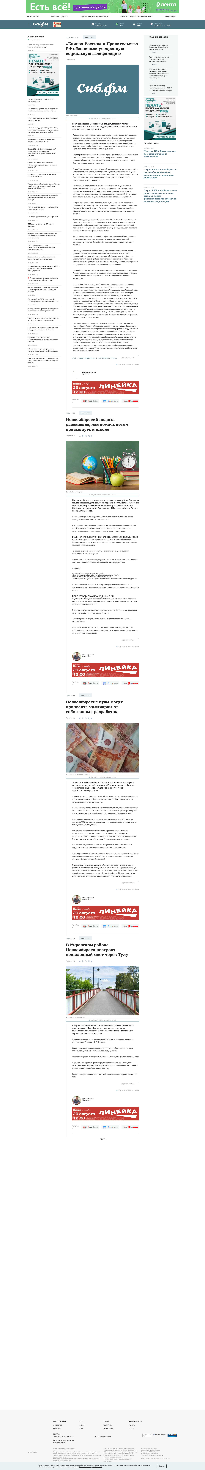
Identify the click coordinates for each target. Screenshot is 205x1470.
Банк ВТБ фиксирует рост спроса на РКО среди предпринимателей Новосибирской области (43, 360)
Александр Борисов (89, 373)
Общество (57, 1425)
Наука (80, 1428)
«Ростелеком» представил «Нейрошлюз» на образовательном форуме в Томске (43, 110)
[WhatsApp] (85, 436)
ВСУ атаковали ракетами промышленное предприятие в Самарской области (43, 329)
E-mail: (102, 1436)
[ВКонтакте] (79, 436)
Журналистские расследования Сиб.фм (94, 16)
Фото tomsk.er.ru (71, 115)
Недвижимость (135, 1421)
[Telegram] (91, 435)
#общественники (90, 358)
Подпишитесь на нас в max (128, 364)
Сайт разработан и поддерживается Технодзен (155, 1458)
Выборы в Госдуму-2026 (59, 16)
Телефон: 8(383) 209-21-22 (63, 1436)
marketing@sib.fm (59, 1442)
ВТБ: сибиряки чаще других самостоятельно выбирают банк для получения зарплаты (41, 247)
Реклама (56, 1434)
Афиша (106, 1421)
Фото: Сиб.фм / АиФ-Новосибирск (77, 774)
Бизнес (81, 1425)
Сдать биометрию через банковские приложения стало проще (41, 46)
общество (89, 37)
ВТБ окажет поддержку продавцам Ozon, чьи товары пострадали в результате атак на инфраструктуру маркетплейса (43, 130)
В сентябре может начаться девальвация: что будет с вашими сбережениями (43, 319)
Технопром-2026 (33, 16)
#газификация (77, 358)
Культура (57, 1428)
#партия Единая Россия (107, 358)
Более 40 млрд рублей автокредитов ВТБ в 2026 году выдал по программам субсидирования (43, 268)
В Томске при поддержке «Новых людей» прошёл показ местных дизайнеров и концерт (43, 197)
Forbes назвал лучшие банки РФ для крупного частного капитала (41, 140)
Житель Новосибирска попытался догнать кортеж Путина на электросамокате (43, 310)
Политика (108, 1425)
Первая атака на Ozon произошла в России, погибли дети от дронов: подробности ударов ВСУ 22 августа (43, 186)
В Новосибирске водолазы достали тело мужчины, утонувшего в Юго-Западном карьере (43, 289)
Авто (80, 1421)
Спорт (131, 1428)
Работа (132, 1425)
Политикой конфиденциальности (90, 1467)
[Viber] (88, 436)
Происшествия (59, 1421)
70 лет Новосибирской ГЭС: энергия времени (136, 16)
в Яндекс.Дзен (32, 1452)
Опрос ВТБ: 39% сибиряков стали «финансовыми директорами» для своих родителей (42, 165)
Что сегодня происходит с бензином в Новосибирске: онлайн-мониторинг (43, 279)
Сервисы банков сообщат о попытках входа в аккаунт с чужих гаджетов (41, 258)
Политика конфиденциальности (113, 1457)
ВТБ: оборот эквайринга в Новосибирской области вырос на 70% (43, 208)
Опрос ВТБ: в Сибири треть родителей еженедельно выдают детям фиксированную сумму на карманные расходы (42, 152)
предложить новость (36, 40)
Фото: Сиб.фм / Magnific (74, 492)
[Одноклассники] (82, 436)
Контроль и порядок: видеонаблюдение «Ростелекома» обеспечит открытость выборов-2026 (42, 236)
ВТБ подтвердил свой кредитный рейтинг (43, 217)
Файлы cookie (108, 1461)
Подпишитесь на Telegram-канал (103, 118)
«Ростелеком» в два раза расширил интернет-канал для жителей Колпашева (43, 350)
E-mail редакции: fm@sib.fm (149, 1453)
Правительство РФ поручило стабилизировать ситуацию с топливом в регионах (43, 339)
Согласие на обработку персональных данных (117, 1459)
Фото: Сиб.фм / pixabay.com (75, 1017)
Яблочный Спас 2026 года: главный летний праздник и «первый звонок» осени (43, 300)
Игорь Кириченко (88, 655)
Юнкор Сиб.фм (170, 16)
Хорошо (161, 1466)
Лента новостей (36, 36)
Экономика (108, 1428)
